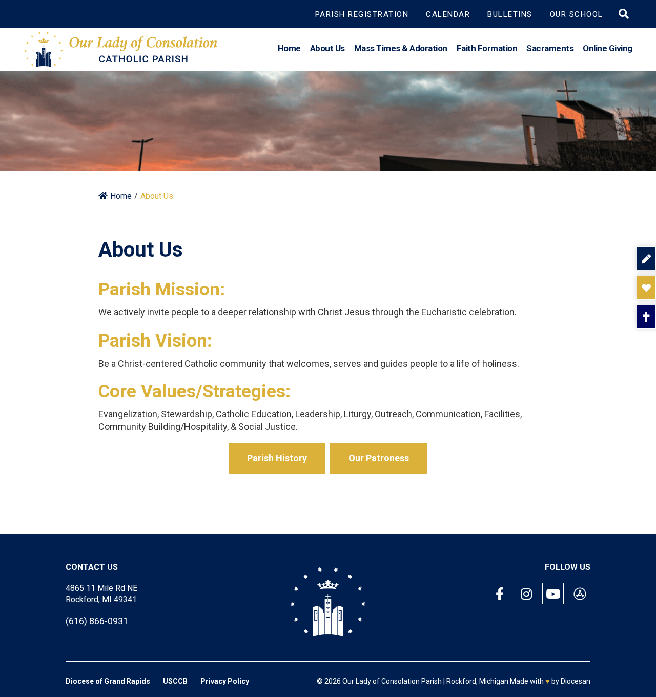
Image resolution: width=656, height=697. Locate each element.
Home (289, 48)
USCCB (175, 681)
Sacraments (549, 48)
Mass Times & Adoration (400, 48)
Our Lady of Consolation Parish (392, 681)
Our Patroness (378, 458)
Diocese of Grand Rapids (108, 681)
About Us (327, 48)
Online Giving (607, 48)
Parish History (277, 458)
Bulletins (509, 14)
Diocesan (575, 681)
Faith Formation (487, 48)
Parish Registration (362, 14)
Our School (576, 14)
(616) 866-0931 (97, 621)
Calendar (448, 14)
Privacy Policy (224, 681)
